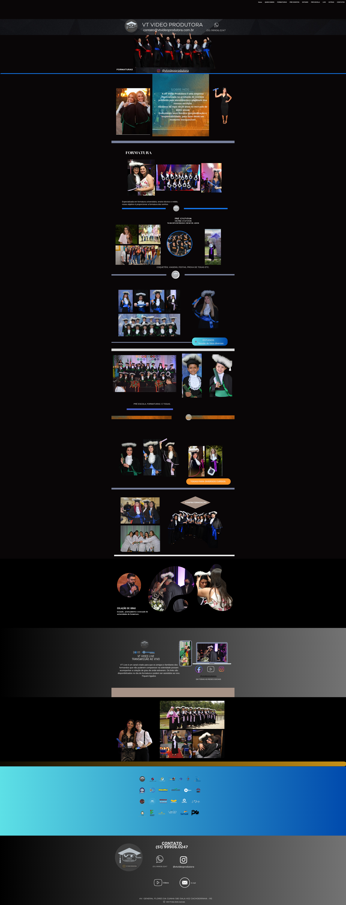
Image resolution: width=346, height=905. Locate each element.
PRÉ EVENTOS (294, 2)
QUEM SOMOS (269, 2)
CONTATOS (341, 2)
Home (260, 2)
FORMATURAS (282, 2)
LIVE (324, 2)
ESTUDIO (305, 2)
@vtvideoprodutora (175, 70)
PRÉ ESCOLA (315, 2)
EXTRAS (331, 2)
